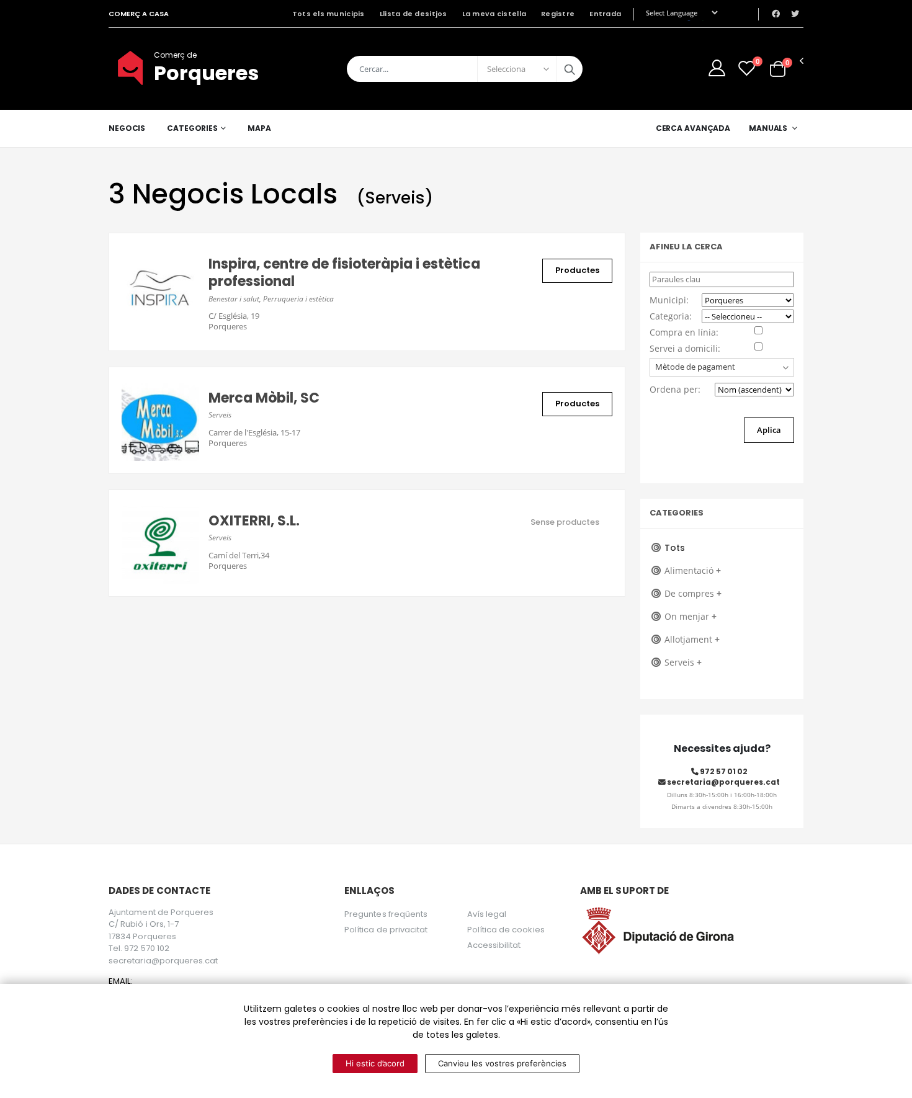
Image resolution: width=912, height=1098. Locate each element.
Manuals (768, 128)
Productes (577, 270)
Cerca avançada (693, 128)
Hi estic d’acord (375, 1063)
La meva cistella (494, 14)
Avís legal (487, 914)
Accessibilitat (494, 945)
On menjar (690, 616)
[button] (777, 68)
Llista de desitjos (413, 14)
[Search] (570, 69)
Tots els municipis (328, 14)
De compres (693, 593)
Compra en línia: (684, 332)
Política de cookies (506, 929)
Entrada (605, 14)
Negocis (127, 128)
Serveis (683, 662)
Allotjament (692, 639)
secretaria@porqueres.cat (723, 782)
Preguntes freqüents (385, 914)
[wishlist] (746, 68)
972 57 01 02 (723, 772)
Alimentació (692, 570)
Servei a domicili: (685, 348)
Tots (674, 548)
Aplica (769, 429)
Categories (192, 128)
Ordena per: (675, 389)
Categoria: (671, 316)
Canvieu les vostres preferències (502, 1063)
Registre (557, 14)
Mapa (259, 128)
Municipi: (669, 300)
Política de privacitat (385, 929)
